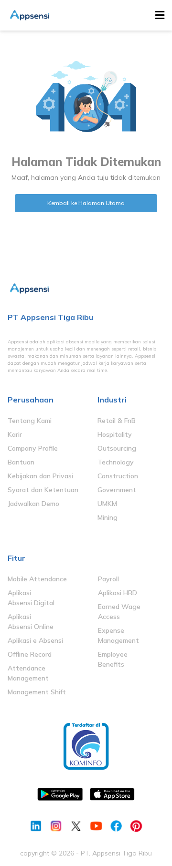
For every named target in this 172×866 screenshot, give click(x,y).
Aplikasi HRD (117, 592)
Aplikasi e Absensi (35, 640)
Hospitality (114, 434)
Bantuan (21, 462)
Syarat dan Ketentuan (43, 489)
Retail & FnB (116, 420)
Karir (15, 434)
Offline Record (30, 654)
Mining (107, 517)
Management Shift (37, 692)
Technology (115, 462)
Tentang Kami (30, 420)
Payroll (108, 579)
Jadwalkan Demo (33, 503)
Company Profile (33, 448)
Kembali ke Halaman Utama (86, 202)
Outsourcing (116, 448)
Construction (117, 476)
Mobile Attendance (37, 579)
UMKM (107, 503)
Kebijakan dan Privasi (40, 476)
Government (116, 489)
